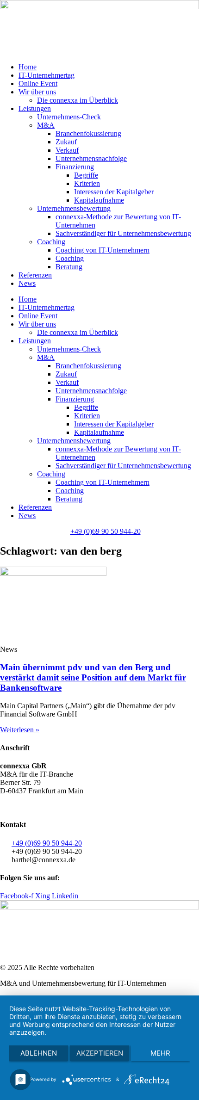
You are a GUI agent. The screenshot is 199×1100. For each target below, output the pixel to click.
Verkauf (67, 150)
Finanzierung (75, 167)
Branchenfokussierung (88, 133)
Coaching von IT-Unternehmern (102, 250)
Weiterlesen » (19, 730)
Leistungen (35, 108)
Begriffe (86, 175)
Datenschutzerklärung (53, 806)
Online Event (38, 83)
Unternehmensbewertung (74, 208)
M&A (46, 125)
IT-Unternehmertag (47, 75)
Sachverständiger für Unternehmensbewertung (123, 233)
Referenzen (35, 275)
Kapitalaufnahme (99, 200)
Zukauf (66, 142)
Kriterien (87, 183)
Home (28, 67)
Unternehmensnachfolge (91, 158)
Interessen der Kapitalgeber (114, 192)
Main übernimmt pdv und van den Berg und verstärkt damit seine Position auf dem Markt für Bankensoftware (93, 677)
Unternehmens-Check (69, 117)
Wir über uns (37, 92)
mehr (160, 1053)
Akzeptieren (99, 1053)
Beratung (69, 267)
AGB (8, 806)
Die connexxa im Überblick (77, 100)
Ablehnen (38, 1053)
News (27, 283)
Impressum (106, 806)
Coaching (51, 242)
